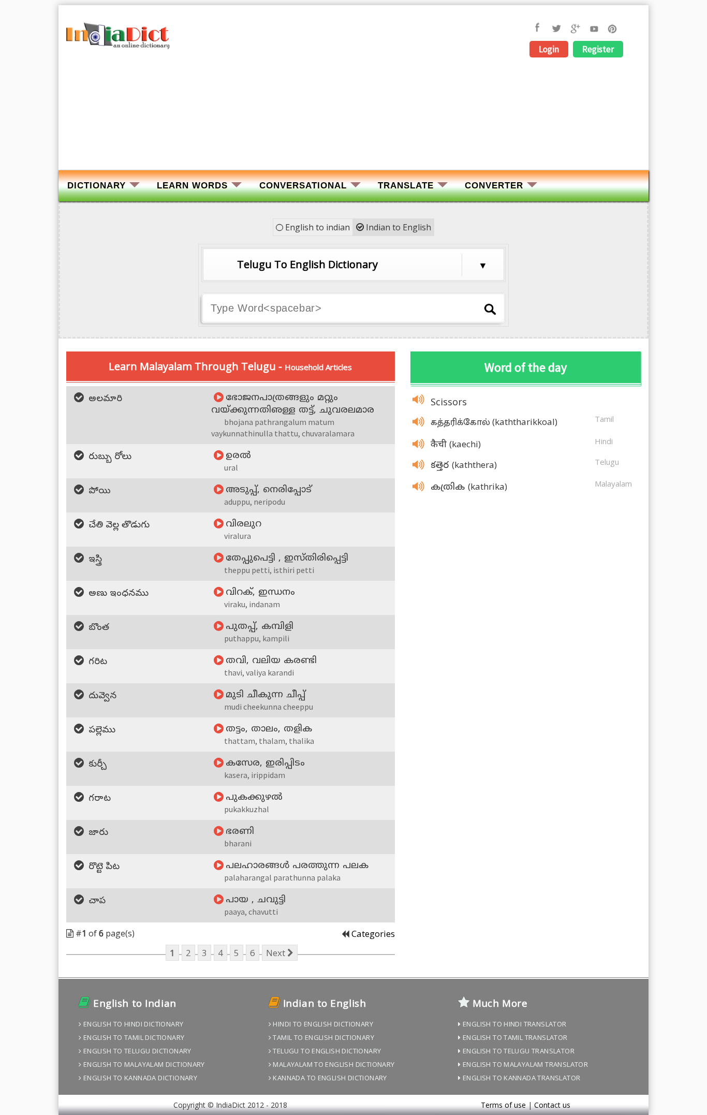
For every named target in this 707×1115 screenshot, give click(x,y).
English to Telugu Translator (518, 1050)
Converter (494, 185)
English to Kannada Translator (521, 1077)
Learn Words (192, 185)
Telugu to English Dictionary (326, 1050)
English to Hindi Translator (514, 1024)
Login (549, 49)
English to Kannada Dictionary (139, 1077)
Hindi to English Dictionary (322, 1024)
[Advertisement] (353, 91)
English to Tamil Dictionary (132, 1037)
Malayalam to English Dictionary (332, 1064)
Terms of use (503, 1105)
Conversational (303, 185)
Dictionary (96, 185)
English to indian (316, 227)
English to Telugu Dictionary (136, 1050)
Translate (406, 185)
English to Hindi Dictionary (132, 1024)
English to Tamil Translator (514, 1037)
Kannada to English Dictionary (329, 1077)
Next (276, 953)
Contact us (552, 1105)
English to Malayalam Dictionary (142, 1064)
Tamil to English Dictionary (322, 1037)
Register (598, 49)
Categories (373, 934)
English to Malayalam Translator (524, 1064)
